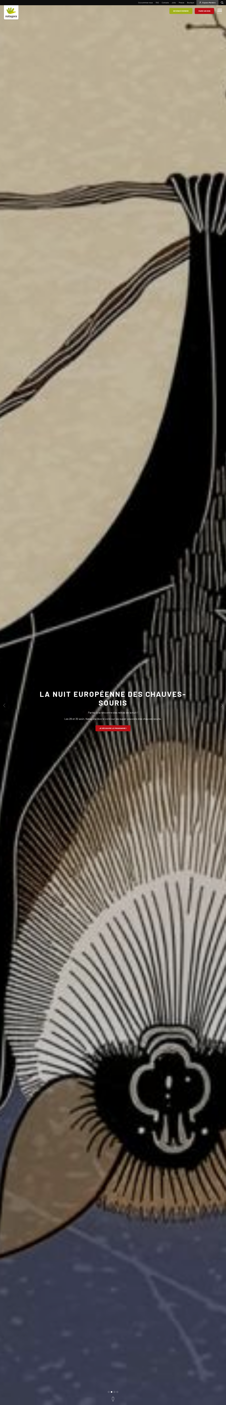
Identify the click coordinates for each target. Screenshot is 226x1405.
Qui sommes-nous (145, 3)
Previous (4, 705)
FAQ (157, 3)
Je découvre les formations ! (113, 729)
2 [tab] (112, 1392)
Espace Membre (209, 3)
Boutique (190, 3)
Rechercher (223, 3)
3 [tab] (115, 1392)
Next (222, 705)
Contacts (165, 3)
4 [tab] (118, 1392)
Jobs (174, 3)
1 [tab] (109, 1392)
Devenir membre (181, 11)
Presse (181, 3)
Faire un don (204, 11)
